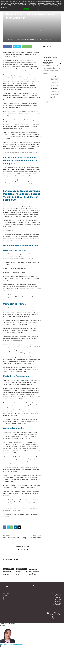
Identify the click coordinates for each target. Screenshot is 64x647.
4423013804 (57, 601)
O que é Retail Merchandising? (11, 537)
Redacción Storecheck (29, 30)
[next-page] (47, 102)
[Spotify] (21, 549)
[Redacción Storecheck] (13, 30)
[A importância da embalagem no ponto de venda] (46, 96)
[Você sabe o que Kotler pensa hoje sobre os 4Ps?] (22, 566)
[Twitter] (8, 527)
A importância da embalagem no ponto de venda (55, 96)
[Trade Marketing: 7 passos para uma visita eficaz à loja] (9, 566)
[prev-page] (44, 102)
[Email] (19, 527)
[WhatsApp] (11, 527)
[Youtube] (27, 549)
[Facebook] (4, 527)
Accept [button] (26, 9)
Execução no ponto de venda (8, 569)
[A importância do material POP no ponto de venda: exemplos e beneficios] (46, 87)
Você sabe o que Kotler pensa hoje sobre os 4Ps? (22, 573)
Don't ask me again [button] (36, 9)
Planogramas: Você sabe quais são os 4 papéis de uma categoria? (51, 58)
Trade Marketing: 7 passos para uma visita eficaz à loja (8, 573)
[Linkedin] (15, 527)
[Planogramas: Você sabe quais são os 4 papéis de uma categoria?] (35, 566)
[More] (34, 46)
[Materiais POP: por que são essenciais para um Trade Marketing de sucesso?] (46, 78)
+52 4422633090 (57, 603)
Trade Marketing (33, 569)
